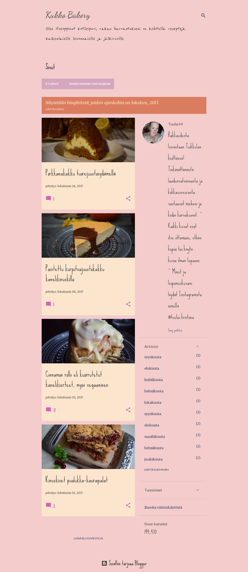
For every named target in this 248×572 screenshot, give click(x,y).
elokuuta (151, 368)
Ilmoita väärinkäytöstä (163, 507)
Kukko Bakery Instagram (89, 84)
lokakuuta (152, 402)
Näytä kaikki (55, 109)
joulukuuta (153, 459)
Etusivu (52, 84)
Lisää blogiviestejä (88, 538)
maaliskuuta (154, 436)
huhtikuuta (153, 380)
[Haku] (203, 15)
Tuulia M (175, 124)
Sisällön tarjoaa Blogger (127, 563)
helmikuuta (153, 391)
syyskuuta (152, 357)
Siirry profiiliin (175, 330)
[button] (128, 199)
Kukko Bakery (68, 15)
